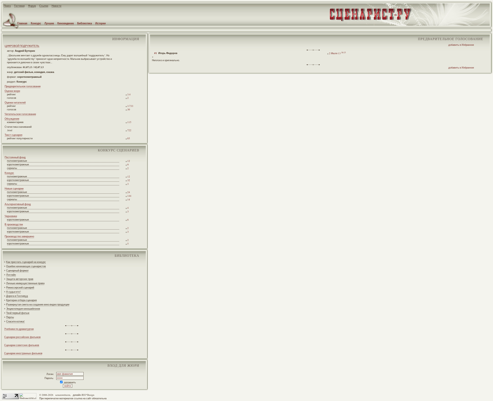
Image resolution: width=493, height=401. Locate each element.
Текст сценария (13, 135)
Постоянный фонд (15, 157)
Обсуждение (12, 118)
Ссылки (43, 6)
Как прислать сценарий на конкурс (26, 262)
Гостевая (19, 6)
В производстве (14, 224)
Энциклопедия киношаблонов (23, 308)
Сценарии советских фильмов (21, 345)
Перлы (10, 317)
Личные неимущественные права (25, 283)
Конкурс (36, 23)
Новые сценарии (14, 188)
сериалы (12, 168)
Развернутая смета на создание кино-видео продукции (37, 304)
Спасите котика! (15, 321)
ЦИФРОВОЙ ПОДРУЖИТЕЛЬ (22, 46)
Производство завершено (19, 236)
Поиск (7, 6)
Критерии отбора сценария (21, 300)
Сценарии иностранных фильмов (23, 353)
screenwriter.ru (62, 395)
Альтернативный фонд (18, 204)
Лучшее (49, 23)
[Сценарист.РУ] (369, 21)
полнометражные (17, 160)
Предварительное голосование (23, 86)
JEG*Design (87, 395)
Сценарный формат (17, 270)
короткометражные (18, 164)
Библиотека (84, 23)
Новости (56, 6)
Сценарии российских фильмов (22, 337)
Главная (22, 23)
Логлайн (11, 274)
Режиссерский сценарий (20, 287)
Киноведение (65, 23)
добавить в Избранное (461, 44)
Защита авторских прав (19, 279)
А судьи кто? (13, 291)
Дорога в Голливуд (17, 296)
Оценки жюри (12, 91)
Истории (100, 23)
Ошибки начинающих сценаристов (26, 266)
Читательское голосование (20, 114)
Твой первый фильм (17, 313)
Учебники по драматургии (19, 329)
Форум (32, 6)
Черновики (11, 216)
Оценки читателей (15, 102)
